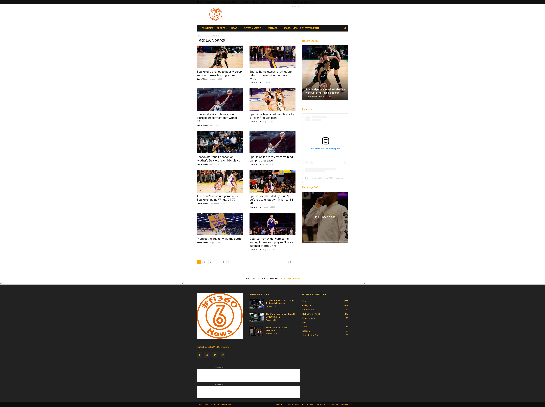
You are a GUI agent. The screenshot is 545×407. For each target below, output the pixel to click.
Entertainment (274, 2)
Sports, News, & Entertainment (304, 2)
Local (304, 326)
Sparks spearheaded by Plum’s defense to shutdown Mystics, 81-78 (272, 199)
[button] (344, 28)
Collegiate (306, 305)
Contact (286, 2)
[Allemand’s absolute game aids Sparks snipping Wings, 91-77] (220, 181)
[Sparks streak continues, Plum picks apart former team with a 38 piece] (220, 99)
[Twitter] (215, 355)
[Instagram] (207, 355)
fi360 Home (247, 2)
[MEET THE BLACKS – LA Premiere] (256, 331)
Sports (255, 2)
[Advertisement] (296, 14)
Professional (308, 309)
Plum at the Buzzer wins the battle (219, 238)
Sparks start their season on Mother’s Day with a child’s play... (218, 158)
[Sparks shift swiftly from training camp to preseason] (272, 142)
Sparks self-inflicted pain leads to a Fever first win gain (272, 116)
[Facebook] (199, 355)
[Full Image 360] (325, 217)
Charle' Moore (202, 79)
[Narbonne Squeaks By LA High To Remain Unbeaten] (257, 304)
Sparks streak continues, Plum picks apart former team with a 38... (217, 118)
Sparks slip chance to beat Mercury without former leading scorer (220, 73)
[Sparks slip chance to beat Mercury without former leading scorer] (220, 57)
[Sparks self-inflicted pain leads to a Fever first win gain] (272, 99)
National (306, 331)
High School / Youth (311, 313)
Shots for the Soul (310, 335)
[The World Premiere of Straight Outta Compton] (257, 317)
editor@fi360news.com (218, 347)
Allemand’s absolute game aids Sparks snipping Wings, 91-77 (217, 197)
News (264, 2)
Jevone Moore (202, 242)
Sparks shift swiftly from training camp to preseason (271, 158)
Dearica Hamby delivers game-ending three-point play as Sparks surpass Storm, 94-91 (271, 242)
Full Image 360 (310, 187)
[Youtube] (222, 355)
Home (199, 36)
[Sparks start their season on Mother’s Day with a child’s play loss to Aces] (220, 142)
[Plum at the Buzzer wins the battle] (220, 224)
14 (223, 262)
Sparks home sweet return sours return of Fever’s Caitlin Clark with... (271, 75)
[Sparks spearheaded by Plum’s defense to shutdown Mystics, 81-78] (272, 181)
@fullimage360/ (289, 278)
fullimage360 (326, 178)
